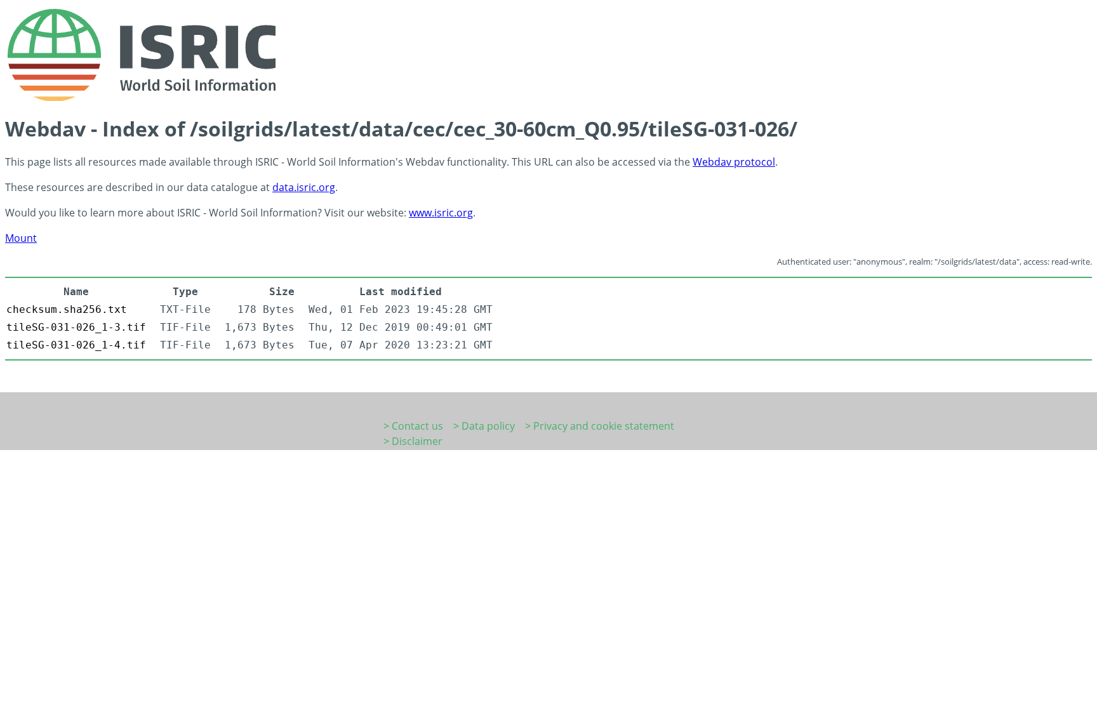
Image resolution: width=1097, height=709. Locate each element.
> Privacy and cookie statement (599, 426)
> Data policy (484, 426)
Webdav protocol (734, 162)
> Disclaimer (412, 441)
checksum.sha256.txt (66, 309)
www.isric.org (441, 213)
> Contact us (413, 426)
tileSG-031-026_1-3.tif (76, 327)
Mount (21, 238)
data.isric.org (303, 187)
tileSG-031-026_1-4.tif (76, 345)
